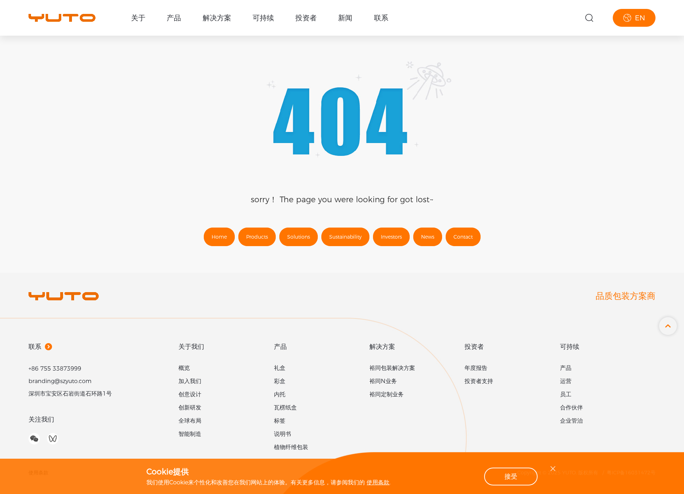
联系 (381, 18)
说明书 (282, 434)
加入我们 (189, 381)
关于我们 (191, 347)
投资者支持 (479, 381)
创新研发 (189, 407)
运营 (565, 381)
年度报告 (476, 368)
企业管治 (571, 420)
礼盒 (279, 368)
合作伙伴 (571, 407)
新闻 (345, 18)
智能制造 (189, 434)
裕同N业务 (383, 381)
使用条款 (378, 482)
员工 (565, 394)
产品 (174, 18)
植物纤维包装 (291, 447)
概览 (184, 368)
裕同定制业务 (386, 394)
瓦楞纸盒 (285, 407)
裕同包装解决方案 (392, 368)
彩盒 (279, 381)
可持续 (263, 18)
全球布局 (189, 420)
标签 (279, 420)
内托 (279, 394)
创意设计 (189, 394)
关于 (138, 18)
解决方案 (217, 18)
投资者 (306, 18)
